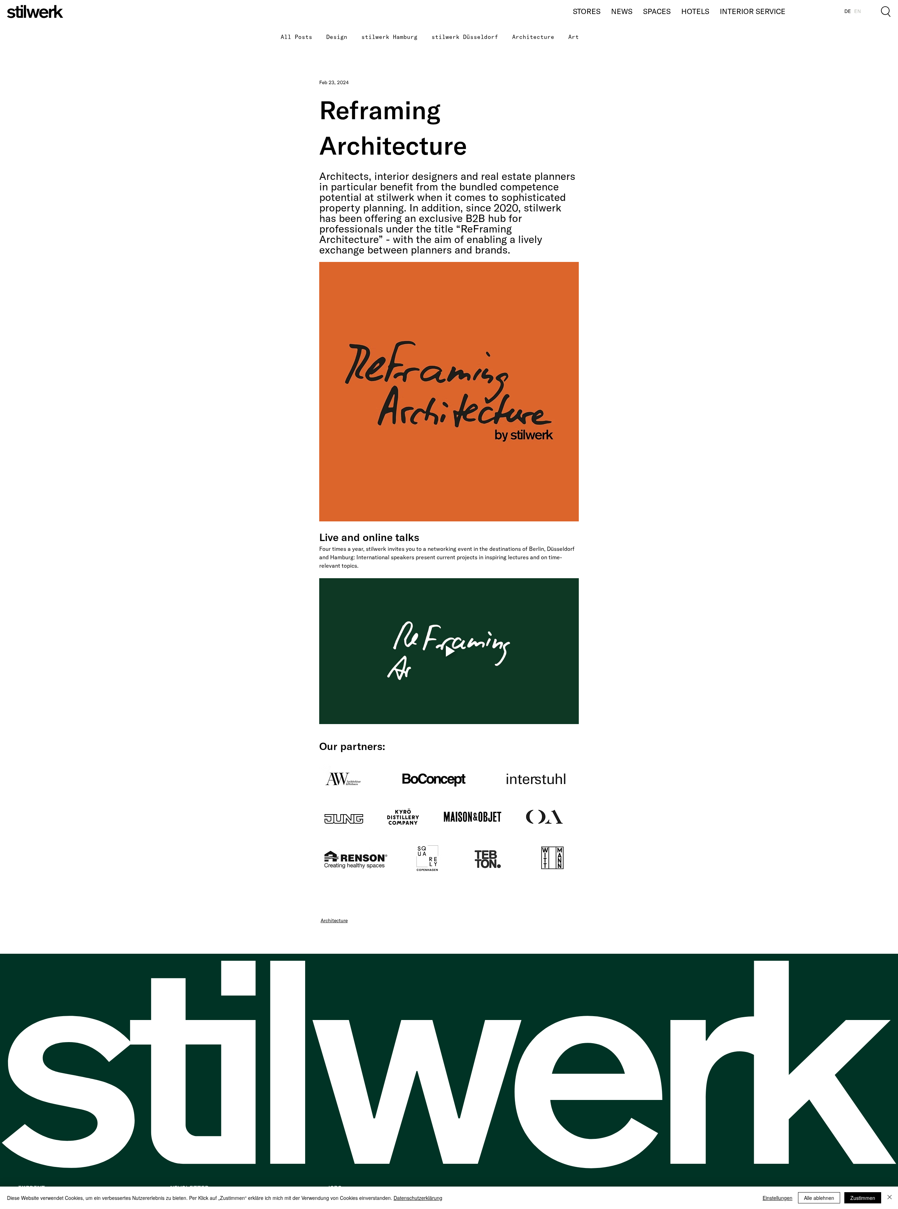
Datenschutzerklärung (418, 1197)
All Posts (296, 36)
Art (573, 36)
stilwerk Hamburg (389, 36)
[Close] (889, 1197)
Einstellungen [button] (777, 1197)
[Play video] (449, 651)
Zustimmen (862, 1197)
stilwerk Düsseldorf (464, 36)
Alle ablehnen (819, 1197)
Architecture (533, 36)
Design (336, 36)
